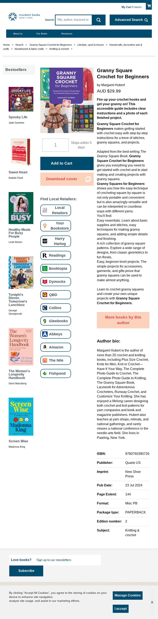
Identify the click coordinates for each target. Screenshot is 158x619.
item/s (132, 7)
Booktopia (58, 268)
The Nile (56, 360)
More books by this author (123, 320)
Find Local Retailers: (58, 199)
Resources (66, 33)
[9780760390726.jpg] (66, 100)
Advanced (129, 20)
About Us (17, 33)
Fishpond (57, 373)
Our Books (41, 33)
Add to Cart (61, 163)
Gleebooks (58, 321)
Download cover (61, 179)
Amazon (56, 347)
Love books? (21, 560)
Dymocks (57, 281)
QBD (53, 294)
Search (49, 19)
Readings (57, 255)
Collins (55, 308)
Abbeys (55, 334)
